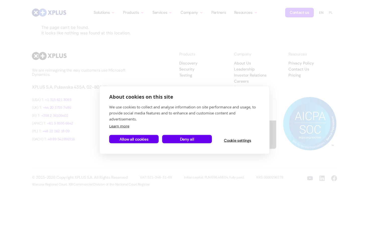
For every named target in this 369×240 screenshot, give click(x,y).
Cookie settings (237, 140)
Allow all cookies (134, 139)
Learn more (119, 126)
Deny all (187, 139)
